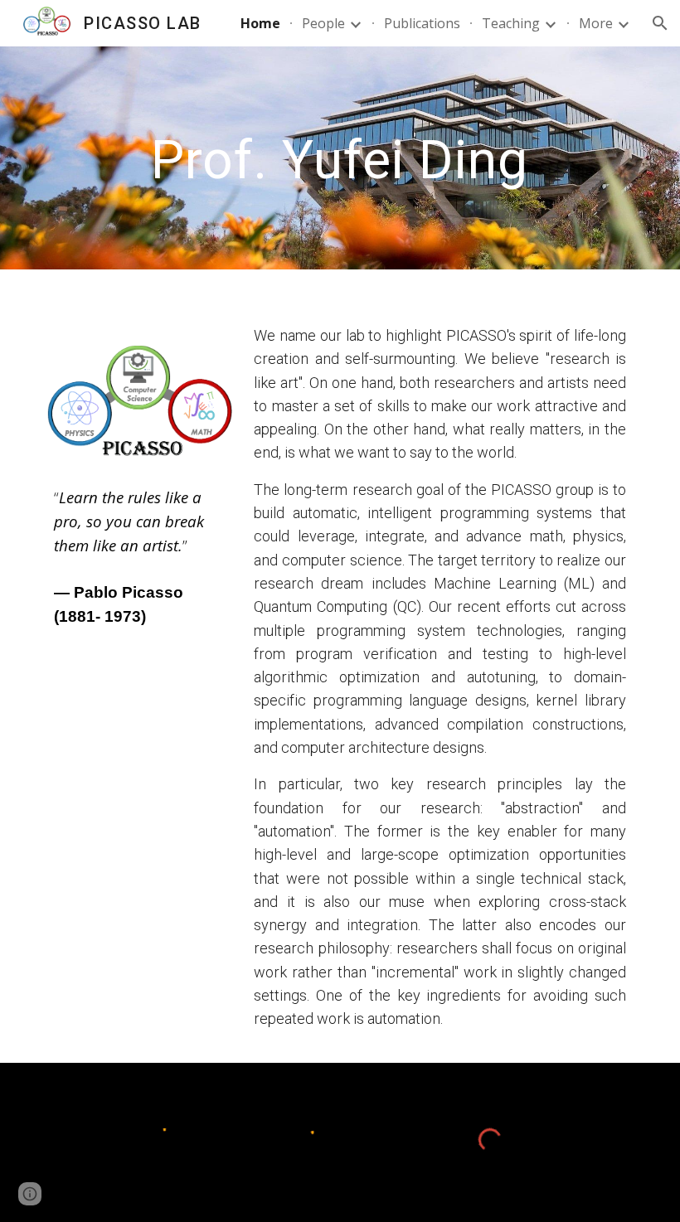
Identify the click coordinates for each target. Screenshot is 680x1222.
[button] (660, 23)
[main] (339, 158)
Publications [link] (422, 23)
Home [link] (260, 23)
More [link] (596, 23)
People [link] (323, 23)
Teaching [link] (511, 23)
